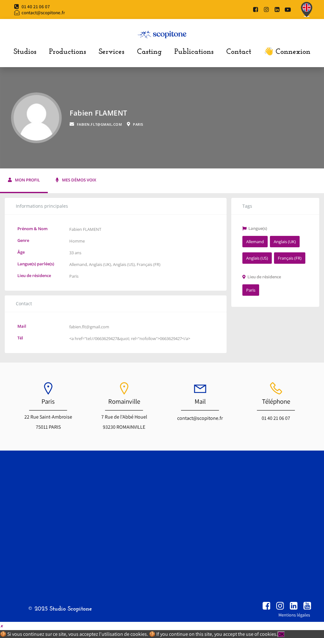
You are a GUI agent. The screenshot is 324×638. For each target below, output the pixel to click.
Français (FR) (148, 264)
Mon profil (27, 180)
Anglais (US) (124, 264)
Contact (238, 52)
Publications (194, 52)
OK (281, 634)
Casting (149, 52)
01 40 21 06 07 (276, 418)
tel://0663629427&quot (107, 338)
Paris (73, 276)
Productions (67, 52)
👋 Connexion (287, 52)
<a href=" (77, 338)
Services (111, 52)
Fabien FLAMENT (85, 229)
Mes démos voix (79, 180)
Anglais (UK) (100, 264)
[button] (1, 625)
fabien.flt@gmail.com (89, 327)
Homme (77, 241)
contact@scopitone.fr (200, 418)
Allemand (78, 264)
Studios (25, 52)
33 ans (75, 253)
